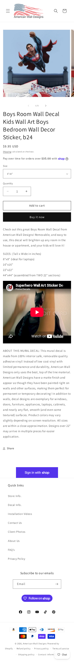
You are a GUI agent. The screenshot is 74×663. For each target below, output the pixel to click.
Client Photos (16, 531)
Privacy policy (41, 648)
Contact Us (15, 523)
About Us (14, 541)
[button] (8, 11)
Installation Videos (20, 514)
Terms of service (60, 648)
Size (5, 166)
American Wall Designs (35, 643)
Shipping (7, 151)
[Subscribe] (56, 584)
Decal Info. (15, 505)
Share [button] (10, 448)
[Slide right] (45, 105)
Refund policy (24, 648)
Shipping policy (26, 654)
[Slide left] (28, 105)
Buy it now (37, 217)
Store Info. (15, 496)
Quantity (8, 183)
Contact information (48, 654)
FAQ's (11, 550)
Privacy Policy (16, 559)
